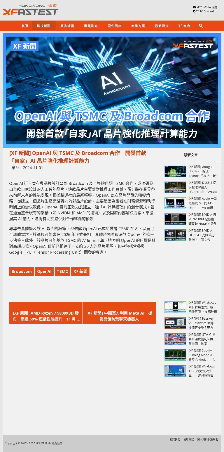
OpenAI (44, 271)
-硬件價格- (114, 25)
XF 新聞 (80, 271)
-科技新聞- (43, 25)
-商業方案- (138, 25)
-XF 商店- (184, 25)
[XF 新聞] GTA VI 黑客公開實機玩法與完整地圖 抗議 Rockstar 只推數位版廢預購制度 (202, 343)
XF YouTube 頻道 (207, 7)
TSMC (62, 271)
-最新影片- (161, 25)
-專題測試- (91, 25)
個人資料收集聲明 (207, 439)
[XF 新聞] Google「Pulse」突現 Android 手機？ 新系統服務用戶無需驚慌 (202, 176)
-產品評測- (67, 25)
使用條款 (188, 439)
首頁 (25, 25)
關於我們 (175, 439)
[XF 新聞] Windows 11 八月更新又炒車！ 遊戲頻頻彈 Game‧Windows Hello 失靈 (202, 375)
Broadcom (21, 271)
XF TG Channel (205, 11)
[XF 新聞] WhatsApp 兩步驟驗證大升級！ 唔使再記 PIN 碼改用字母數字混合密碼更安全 (204, 311)
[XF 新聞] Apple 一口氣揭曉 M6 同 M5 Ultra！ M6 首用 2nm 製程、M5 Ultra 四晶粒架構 (203, 207)
